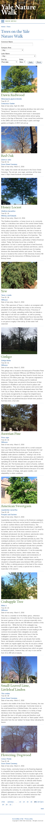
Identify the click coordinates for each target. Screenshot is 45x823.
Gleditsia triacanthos (8, 211)
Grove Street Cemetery (9, 164)
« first (3, 802)
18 (39, 802)
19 (3, 804)
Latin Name (5, 53)
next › (36, 802)
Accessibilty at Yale (17, 819)
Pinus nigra (5, 437)
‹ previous (10, 802)
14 (24, 802)
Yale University (4, 2)
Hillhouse (4, 300)
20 (7, 804)
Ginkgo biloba (6, 360)
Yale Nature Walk (18, 10)
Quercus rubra (6, 160)
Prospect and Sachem (9, 514)
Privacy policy (29, 819)
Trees (8, 27)
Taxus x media (6, 295)
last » (42, 802)
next (42, 809)
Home (3, 27)
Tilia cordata (5, 693)
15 (27, 802)
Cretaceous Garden (8, 103)
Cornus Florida (6, 759)
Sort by (4, 59)
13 (20, 802)
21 (10, 804)
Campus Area (6, 48)
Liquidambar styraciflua (9, 510)
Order (21, 59)
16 (31, 802)
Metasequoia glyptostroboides (11, 99)
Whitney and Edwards (8, 216)
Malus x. (4, 605)
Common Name (7, 42)
